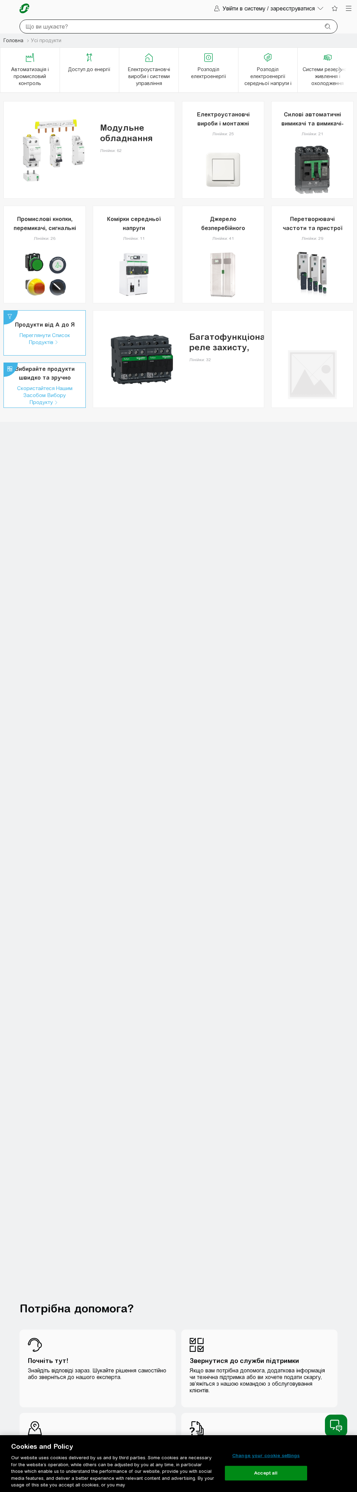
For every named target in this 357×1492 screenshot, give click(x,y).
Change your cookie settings (266, 1455)
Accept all (266, 1473)
